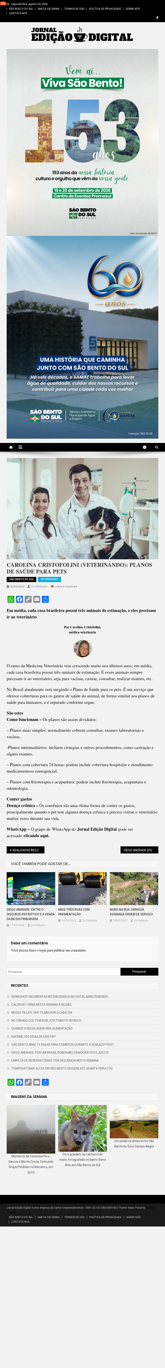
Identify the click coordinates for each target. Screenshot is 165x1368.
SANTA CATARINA (49, 8)
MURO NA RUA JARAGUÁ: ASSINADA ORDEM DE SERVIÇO (131, 912)
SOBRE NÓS (133, 8)
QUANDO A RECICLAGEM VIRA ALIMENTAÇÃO (41, 1028)
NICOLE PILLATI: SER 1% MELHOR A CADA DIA (41, 1012)
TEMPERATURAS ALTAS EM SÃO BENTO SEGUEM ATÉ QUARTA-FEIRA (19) (62, 1068)
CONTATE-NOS (18, 13)
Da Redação (39, 586)
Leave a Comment (66, 586)
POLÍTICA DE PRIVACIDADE (105, 8)
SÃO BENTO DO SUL (21, 8)
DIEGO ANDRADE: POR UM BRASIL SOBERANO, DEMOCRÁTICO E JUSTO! (59, 1052)
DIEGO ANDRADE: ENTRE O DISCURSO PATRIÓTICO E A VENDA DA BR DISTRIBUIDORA (31, 914)
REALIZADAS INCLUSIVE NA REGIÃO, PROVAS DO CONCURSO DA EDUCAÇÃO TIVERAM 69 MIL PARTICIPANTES (29, 850)
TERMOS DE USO (74, 8)
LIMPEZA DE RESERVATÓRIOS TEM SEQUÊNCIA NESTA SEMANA (55, 1060)
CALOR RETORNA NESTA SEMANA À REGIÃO (41, 1004)
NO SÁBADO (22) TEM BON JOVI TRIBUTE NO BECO (46, 1020)
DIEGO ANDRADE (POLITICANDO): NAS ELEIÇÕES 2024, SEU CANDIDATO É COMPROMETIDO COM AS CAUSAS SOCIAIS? (141, 850)
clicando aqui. (36, 835)
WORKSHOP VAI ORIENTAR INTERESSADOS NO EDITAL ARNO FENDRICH (59, 996)
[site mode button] (146, 447)
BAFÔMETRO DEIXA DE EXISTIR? (33, 1036)
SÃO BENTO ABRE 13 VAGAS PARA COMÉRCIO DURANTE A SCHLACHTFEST (62, 1044)
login (42, 950)
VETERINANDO (49, 579)
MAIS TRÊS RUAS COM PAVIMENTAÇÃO (74, 912)
